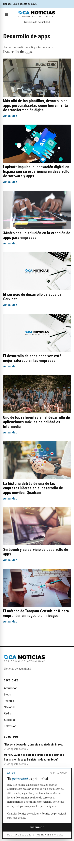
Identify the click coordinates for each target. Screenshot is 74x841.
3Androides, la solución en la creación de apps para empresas (36, 235)
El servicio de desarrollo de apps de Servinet (32, 296)
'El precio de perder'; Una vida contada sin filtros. (33, 744)
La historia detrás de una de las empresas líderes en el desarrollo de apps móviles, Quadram (33, 488)
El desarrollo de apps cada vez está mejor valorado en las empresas (32, 358)
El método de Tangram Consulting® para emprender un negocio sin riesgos (36, 613)
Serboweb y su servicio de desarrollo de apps (35, 551)
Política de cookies (28, 813)
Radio (7, 713)
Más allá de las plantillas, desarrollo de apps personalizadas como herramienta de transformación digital (35, 105)
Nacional (9, 707)
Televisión (10, 726)
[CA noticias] (37, 14)
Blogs (7, 694)
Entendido (37, 827)
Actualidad (10, 115)
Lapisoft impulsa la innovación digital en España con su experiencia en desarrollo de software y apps (36, 171)
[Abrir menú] (6, 14)
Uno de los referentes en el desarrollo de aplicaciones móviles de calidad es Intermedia (36, 422)
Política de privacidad (54, 813)
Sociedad (10, 719)
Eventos (9, 700)
